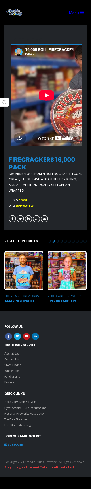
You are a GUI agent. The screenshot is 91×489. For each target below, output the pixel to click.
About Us (11, 353)
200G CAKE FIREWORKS (65, 296)
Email (44, 218)
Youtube (26, 336)
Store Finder (12, 365)
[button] (49, 241)
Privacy (9, 382)
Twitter (20, 218)
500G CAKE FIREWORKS (21, 296)
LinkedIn (28, 218)
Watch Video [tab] (30, 39)
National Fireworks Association (25, 413)
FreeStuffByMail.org (17, 425)
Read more (36, 258)
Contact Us (11, 359)
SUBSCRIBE (15, 444)
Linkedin (35, 336)
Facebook (12, 218)
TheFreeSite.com (15, 419)
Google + (36, 218)
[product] (23, 270)
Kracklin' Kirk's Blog (19, 402)
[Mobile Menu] (78, 13)
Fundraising (12, 376)
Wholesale (11, 371)
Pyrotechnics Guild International (25, 408)
